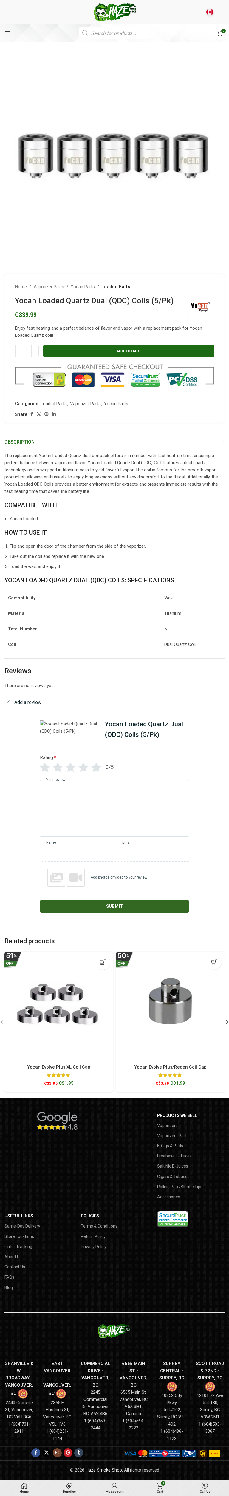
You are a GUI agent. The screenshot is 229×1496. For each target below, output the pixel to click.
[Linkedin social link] (54, 414)
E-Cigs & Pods (170, 1145)
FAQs (9, 1277)
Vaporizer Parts (48, 286)
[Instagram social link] (57, 1452)
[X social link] (39, 414)
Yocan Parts (83, 286)
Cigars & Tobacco (173, 1176)
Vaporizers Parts (173, 1135)
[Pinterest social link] (46, 414)
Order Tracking (18, 1246)
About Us (13, 1256)
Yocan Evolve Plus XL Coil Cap (58, 1067)
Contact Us (14, 1267)
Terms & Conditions (99, 1226)
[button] (102, 962)
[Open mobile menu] (7, 33)
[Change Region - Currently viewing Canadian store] (210, 12)
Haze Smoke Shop (104, 1470)
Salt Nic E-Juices (172, 1166)
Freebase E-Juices (174, 1156)
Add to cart (128, 351)
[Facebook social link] (32, 414)
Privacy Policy (93, 1246)
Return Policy (93, 1236)
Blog (8, 1287)
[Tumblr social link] (78, 1452)
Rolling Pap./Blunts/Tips (179, 1186)
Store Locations (19, 1236)
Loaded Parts (115, 286)
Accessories (168, 1196)
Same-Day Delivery (22, 1226)
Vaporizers (167, 1125)
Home (21, 286)
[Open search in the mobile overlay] (114, 33)
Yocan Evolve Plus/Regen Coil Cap (170, 1067)
